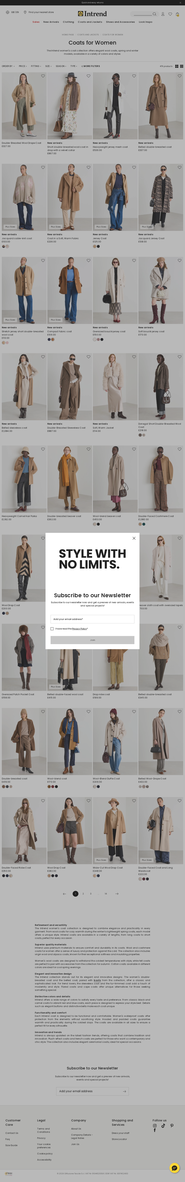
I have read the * (71, 628)
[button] (174, 1168)
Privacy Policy (79, 628)
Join (92, 640)
